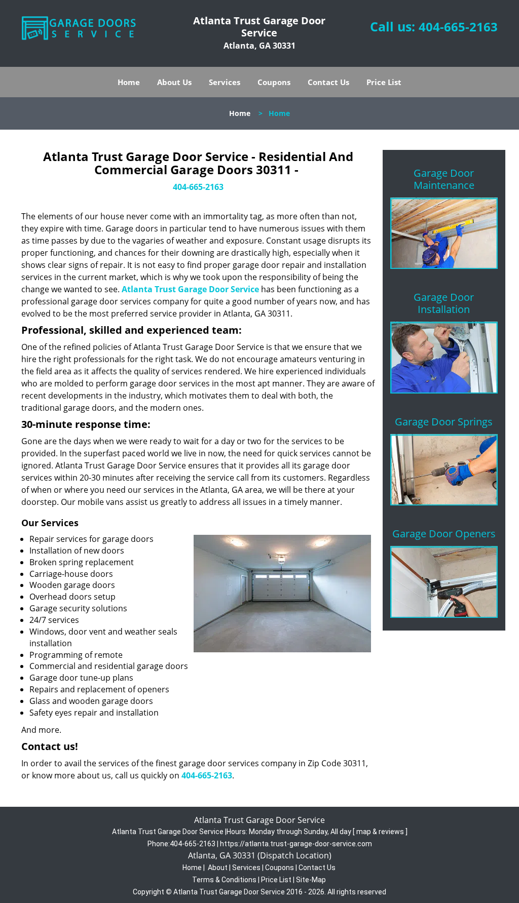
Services (224, 82)
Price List (383, 82)
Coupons (273, 82)
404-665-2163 (458, 26)
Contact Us (328, 82)
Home (129, 82)
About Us (174, 82)
